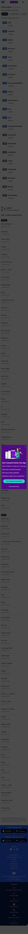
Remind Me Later (14, 486)
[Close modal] (25, 447)
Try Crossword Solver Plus (14, 481)
